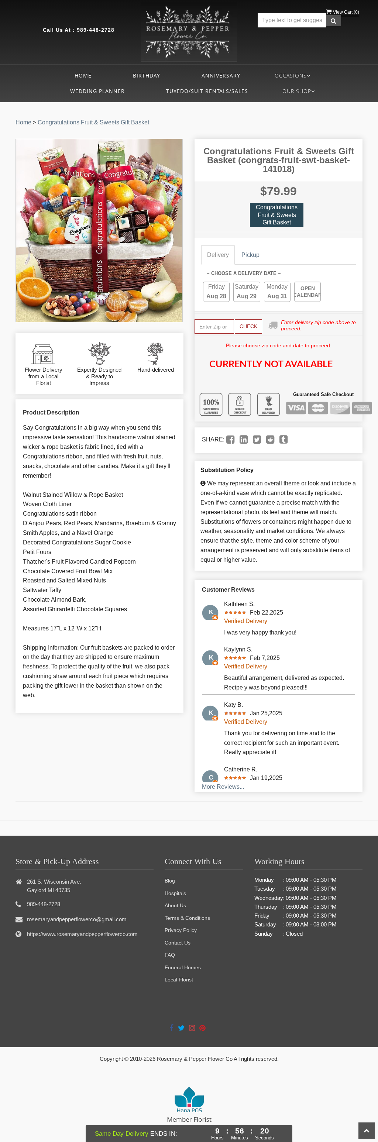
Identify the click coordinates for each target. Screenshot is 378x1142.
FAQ (170, 955)
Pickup (250, 255)
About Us (175, 905)
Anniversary (221, 75)
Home (83, 75)
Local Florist (179, 980)
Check (248, 326)
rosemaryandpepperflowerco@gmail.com (77, 919)
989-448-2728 (95, 30)
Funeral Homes (183, 967)
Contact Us (177, 943)
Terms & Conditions (187, 918)
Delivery (218, 255)
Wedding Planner (97, 90)
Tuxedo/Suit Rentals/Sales (207, 90)
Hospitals (175, 893)
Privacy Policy (181, 930)
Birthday (146, 75)
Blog (170, 881)
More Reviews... (223, 787)
